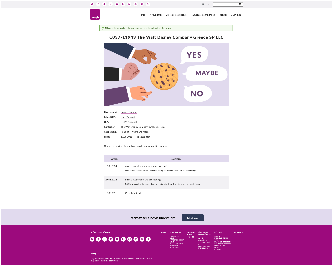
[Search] (240, 4)
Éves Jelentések (221, 238)
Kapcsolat (95, 261)
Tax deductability (204, 245)
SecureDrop (219, 246)
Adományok (203, 240)
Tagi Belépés (203, 248)
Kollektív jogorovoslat (109, 261)
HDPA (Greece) (129, 121)
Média (149, 258)
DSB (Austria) (128, 116)
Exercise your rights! (176, 14)
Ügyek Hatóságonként (177, 239)
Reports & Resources (174, 247)
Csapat (217, 236)
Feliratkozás (192, 218)
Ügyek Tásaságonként (176, 243)
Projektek (174, 236)
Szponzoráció (204, 242)
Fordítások (140, 258)
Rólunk (223, 14)
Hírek (142, 14)
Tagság (201, 238)
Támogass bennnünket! (203, 14)
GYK (215, 240)
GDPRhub (236, 14)
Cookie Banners (129, 112)
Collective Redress (222, 244)
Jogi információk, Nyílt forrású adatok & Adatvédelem (112, 258)
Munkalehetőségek (222, 242)
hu (204, 4)
